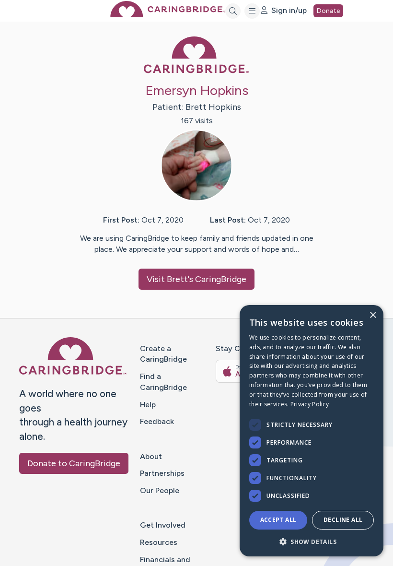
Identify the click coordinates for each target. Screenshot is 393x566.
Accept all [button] (278, 520)
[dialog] (311, 430)
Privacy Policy (309, 404)
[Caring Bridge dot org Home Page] (167, 14)
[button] (311, 541)
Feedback (157, 421)
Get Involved (162, 525)
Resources (158, 542)
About (151, 456)
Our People (159, 490)
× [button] (372, 315)
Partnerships (162, 473)
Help (148, 404)
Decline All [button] (343, 520)
